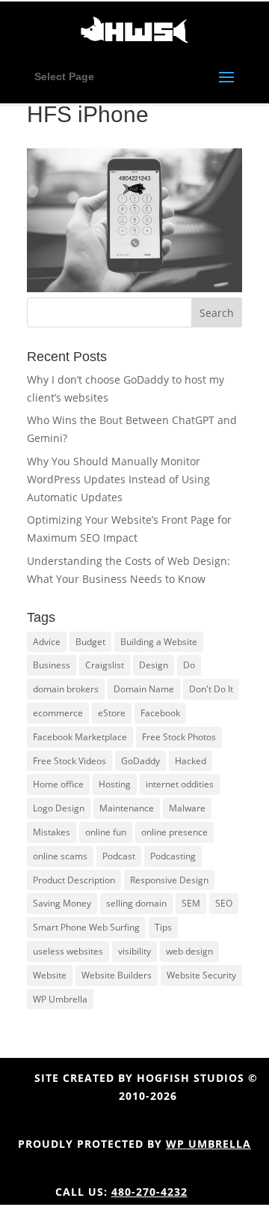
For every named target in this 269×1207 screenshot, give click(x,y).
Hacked (190, 760)
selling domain (136, 903)
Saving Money (62, 903)
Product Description (74, 880)
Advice (47, 641)
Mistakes (51, 832)
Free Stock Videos (69, 760)
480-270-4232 (149, 1192)
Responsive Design (169, 880)
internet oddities (180, 784)
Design (153, 665)
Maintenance (126, 808)
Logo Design (58, 808)
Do (189, 665)
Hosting (115, 784)
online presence (174, 832)
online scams (60, 856)
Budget (90, 641)
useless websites (68, 951)
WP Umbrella (60, 999)
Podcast (118, 856)
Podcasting (173, 856)
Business (51, 665)
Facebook (160, 713)
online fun (105, 832)
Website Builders (116, 975)
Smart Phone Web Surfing (86, 927)
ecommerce (58, 713)
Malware (187, 808)
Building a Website (158, 641)
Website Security (201, 975)
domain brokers (66, 689)
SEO (223, 903)
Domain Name (144, 689)
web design (189, 951)
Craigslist (104, 665)
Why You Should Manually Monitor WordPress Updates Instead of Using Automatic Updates (118, 479)
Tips (163, 927)
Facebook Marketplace (80, 736)
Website (50, 975)
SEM (191, 903)
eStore (112, 713)
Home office (58, 784)
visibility (134, 951)
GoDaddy (140, 760)
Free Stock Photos (179, 736)
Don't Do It (211, 689)
